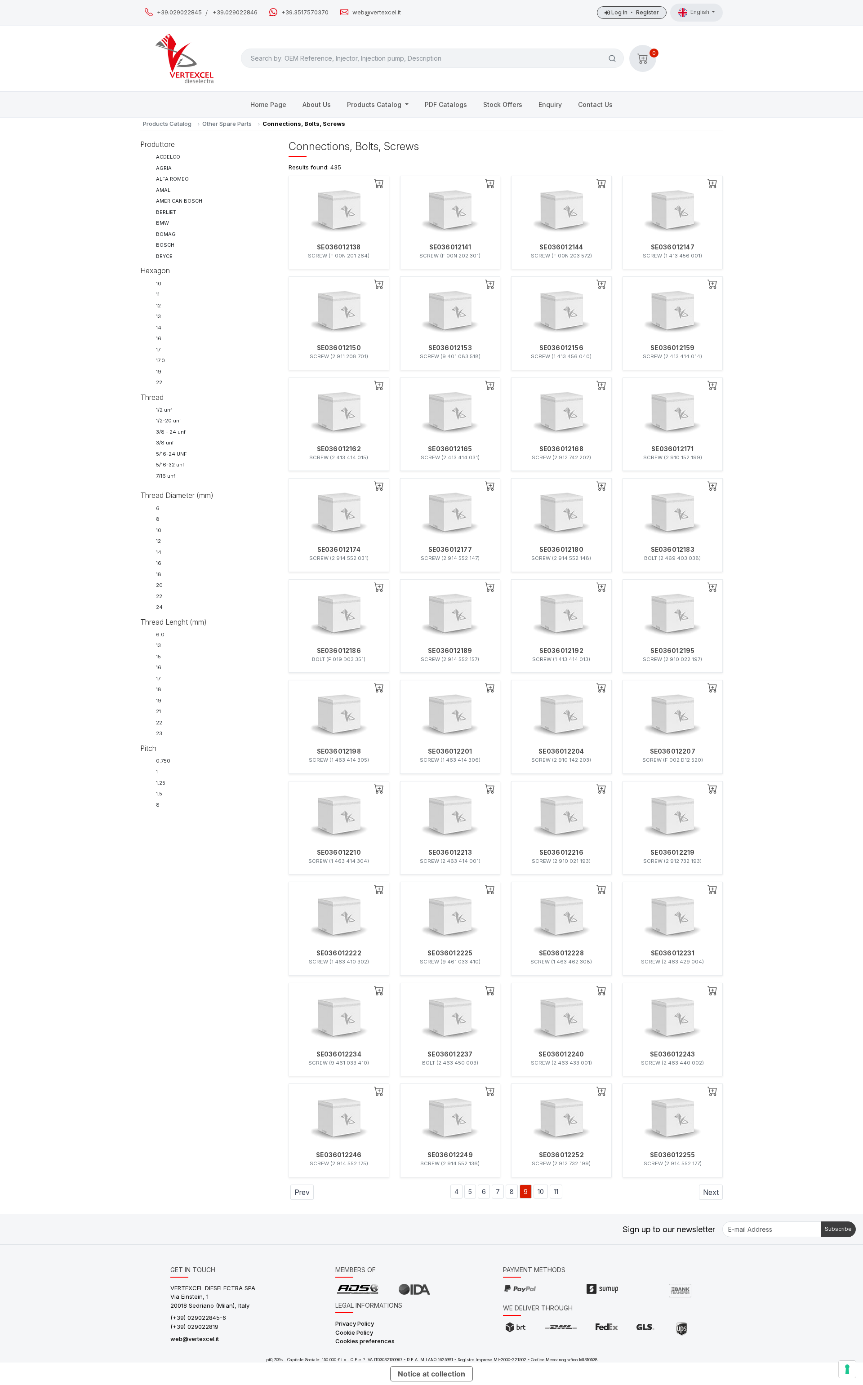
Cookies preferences (365, 1341)
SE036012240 (561, 1054)
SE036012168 (561, 449)
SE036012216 (561, 852)
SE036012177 (450, 549)
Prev (302, 1192)
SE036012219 (672, 852)
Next (711, 1192)
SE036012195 (672, 650)
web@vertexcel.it (376, 12)
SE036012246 (338, 1155)
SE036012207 (672, 751)
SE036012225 (449, 953)
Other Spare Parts (227, 123)
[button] (642, 58)
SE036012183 (672, 549)
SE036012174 (338, 549)
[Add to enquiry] (379, 183)
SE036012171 (672, 449)
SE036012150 (339, 347)
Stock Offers (502, 104)
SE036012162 (339, 449)
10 (541, 1191)
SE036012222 (338, 953)
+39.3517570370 (305, 12)
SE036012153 (450, 347)
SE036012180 (561, 549)
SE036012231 (672, 953)
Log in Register (634, 12)
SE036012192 (561, 650)
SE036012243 (672, 1054)
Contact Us (595, 104)
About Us (316, 104)
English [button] (700, 12)
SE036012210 (339, 852)
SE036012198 (339, 751)
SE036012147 (672, 247)
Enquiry (550, 104)
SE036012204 (561, 751)
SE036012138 (338, 247)
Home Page (268, 104)
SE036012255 (672, 1155)
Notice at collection (431, 1373)
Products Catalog (375, 104)
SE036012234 (338, 1054)
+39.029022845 (179, 12)
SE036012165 (450, 449)
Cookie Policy (354, 1332)
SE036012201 (450, 751)
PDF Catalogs (446, 104)
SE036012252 (561, 1155)
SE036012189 (450, 650)
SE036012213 (450, 852)
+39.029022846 (235, 12)
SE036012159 (672, 347)
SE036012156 (561, 347)
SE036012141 (450, 247)
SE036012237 (449, 1054)
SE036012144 (561, 247)
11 (556, 1191)
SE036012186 (339, 650)
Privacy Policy (354, 1323)
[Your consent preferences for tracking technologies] (847, 1369)
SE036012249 (450, 1155)
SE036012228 (561, 953)
